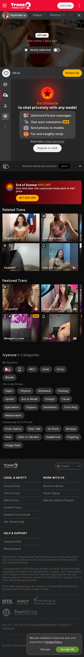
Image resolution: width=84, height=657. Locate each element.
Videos (39, 15)
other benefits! (54, 141)
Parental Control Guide (17, 514)
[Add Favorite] (6, 73)
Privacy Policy (12, 486)
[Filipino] (7, 369)
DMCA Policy (11, 500)
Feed (73, 15)
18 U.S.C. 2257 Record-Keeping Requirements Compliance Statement (36, 627)
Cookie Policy (53, 642)
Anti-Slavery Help (14, 521)
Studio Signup (51, 493)
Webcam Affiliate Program (58, 500)
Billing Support (12, 548)
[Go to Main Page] (25, 5)
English (65, 466)
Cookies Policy (13, 507)
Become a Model (53, 486)
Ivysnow (9, 355)
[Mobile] (20, 369)
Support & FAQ (12, 541)
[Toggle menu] (4, 5)
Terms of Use (12, 493)
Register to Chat (47, 148)
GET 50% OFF (27, 197)
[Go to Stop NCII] (26, 612)
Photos (57, 15)
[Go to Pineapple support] (6, 612)
